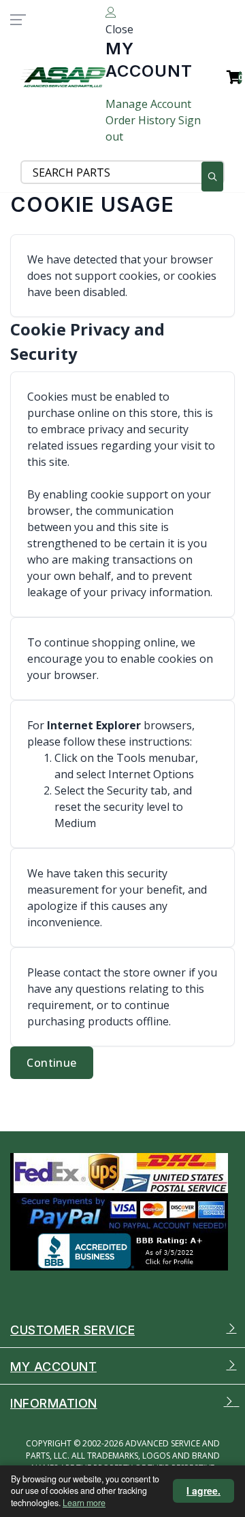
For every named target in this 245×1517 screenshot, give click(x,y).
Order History (140, 120)
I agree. (203, 1490)
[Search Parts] (212, 176)
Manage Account (148, 103)
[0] (227, 77)
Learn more (84, 1503)
